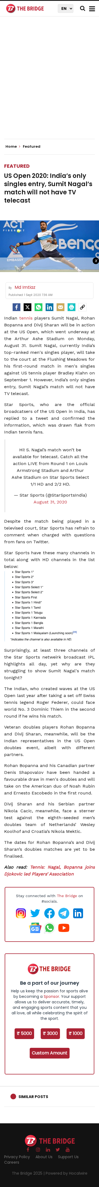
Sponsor (51, 996)
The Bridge (67, 896)
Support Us (68, 1157)
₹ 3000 (50, 1033)
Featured (17, 166)
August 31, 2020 (50, 502)
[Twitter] (27, 307)
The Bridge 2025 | (29, 1173)
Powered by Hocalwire (66, 1173)
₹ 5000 (24, 1033)
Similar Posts (33, 1096)
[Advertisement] (49, 82)
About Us (44, 1157)
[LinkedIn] (49, 307)
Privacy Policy (17, 1157)
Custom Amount (49, 1053)
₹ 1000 (75, 1033)
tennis (25, 318)
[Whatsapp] (38, 307)
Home (12, 146)
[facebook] (16, 307)
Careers (11, 1162)
